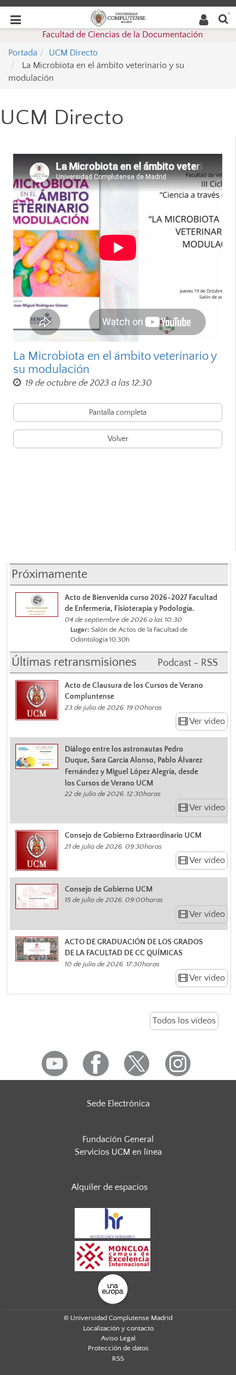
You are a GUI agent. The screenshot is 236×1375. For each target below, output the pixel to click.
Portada (22, 53)
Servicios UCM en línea (118, 1152)
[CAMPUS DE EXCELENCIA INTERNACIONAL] (112, 1255)
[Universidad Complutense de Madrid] (118, 17)
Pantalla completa (118, 412)
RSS (118, 1358)
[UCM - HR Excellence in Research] (112, 1222)
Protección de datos (118, 1348)
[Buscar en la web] (223, 18)
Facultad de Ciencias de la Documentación (122, 35)
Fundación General (118, 1139)
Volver (118, 439)
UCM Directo (73, 53)
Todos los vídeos (184, 1021)
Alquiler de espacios (109, 1187)
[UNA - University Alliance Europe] (113, 1288)
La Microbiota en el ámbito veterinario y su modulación (114, 363)
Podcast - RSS (188, 663)
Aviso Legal (118, 1338)
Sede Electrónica (118, 1104)
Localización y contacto (118, 1328)
